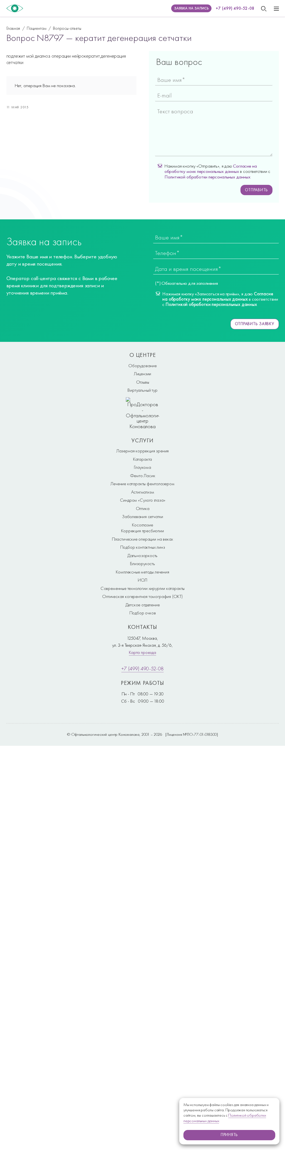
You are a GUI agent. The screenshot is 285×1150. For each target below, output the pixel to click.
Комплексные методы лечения (142, 572)
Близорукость (142, 563)
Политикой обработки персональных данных (207, 177)
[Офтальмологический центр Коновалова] (14, 8)
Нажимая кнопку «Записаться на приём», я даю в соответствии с (220, 299)
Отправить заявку (254, 324)
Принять (229, 1134)
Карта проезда (142, 652)
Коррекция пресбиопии (142, 531)
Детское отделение (143, 605)
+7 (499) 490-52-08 (235, 8)
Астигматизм (142, 492)
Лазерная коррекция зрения (142, 451)
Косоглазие (142, 525)
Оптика (142, 508)
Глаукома (142, 467)
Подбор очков (142, 613)
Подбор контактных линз (142, 547)
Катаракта (142, 459)
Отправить (256, 190)
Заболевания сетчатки (142, 516)
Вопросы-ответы (67, 28)
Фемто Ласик (142, 475)
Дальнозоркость (142, 555)
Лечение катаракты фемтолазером (142, 483)
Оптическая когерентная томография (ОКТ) (142, 596)
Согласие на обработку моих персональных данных (210, 168)
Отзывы (142, 382)
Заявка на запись (191, 8)
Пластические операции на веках (142, 539)
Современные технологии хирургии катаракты (142, 588)
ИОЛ (142, 580)
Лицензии (142, 374)
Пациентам (36, 28)
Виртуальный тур (142, 390)
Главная (13, 28)
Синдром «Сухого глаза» (142, 500)
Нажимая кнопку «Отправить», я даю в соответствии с (217, 171)
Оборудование (142, 365)
